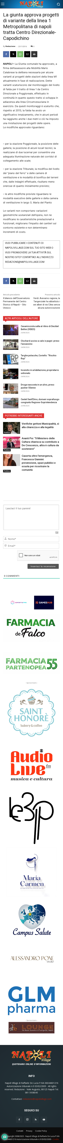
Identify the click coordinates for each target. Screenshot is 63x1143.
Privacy (29, 1131)
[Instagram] (27, 1120)
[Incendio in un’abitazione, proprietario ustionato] (10, 374)
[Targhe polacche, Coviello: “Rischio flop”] (10, 359)
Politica (7, 432)
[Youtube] (44, 1120)
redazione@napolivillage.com (37, 1098)
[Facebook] (6, 54)
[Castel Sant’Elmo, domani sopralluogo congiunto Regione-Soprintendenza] (10, 403)
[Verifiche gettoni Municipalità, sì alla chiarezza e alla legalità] (11, 428)
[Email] (27, 54)
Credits (56, 1139)
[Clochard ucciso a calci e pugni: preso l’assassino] (10, 344)
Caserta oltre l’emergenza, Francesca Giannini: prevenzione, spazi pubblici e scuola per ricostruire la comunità (39, 462)
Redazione (10, 46)
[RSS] (36, 1120)
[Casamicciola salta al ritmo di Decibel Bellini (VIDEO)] (10, 330)
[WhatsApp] (20, 54)
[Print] (34, 54)
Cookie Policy (41, 1131)
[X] (13, 54)
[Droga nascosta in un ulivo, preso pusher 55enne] (10, 388)
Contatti (19, 1131)
